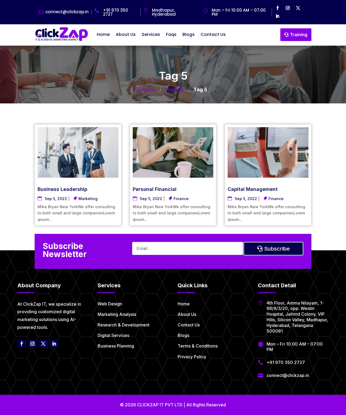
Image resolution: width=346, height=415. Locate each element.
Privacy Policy (192, 356)
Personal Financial (155, 189)
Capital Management (253, 189)
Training (298, 34)
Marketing (88, 198)
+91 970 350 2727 (115, 12)
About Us (126, 34)
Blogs (188, 34)
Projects (174, 89)
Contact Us (213, 34)
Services (151, 34)
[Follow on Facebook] (277, 8)
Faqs (171, 34)
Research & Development (123, 325)
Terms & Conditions (198, 346)
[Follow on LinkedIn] (277, 16)
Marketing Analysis (117, 314)
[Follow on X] (298, 8)
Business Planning (116, 346)
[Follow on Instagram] (288, 8)
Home (103, 34)
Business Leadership (62, 189)
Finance (181, 198)
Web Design (110, 303)
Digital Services (113, 335)
